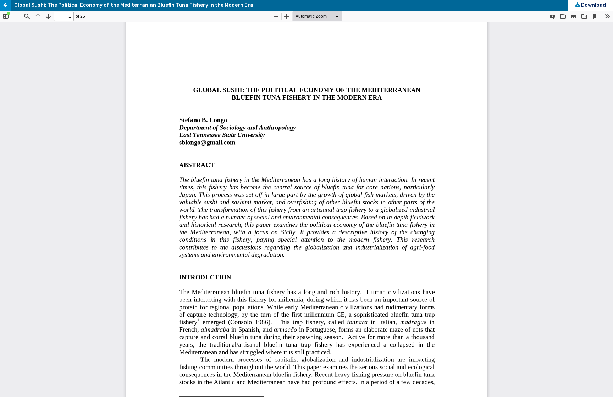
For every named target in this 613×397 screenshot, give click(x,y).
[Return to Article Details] (5, 5)
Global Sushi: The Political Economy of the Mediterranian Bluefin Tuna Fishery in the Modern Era (133, 5)
